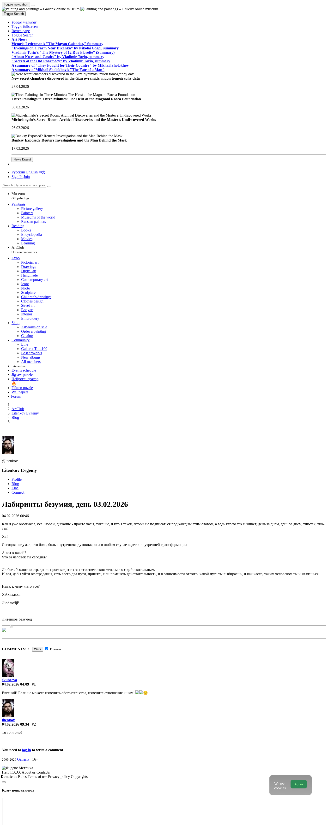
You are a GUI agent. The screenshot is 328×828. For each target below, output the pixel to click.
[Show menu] (33, 5)
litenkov (8, 720)
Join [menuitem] (27, 177)
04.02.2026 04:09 (15, 684)
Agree (298, 784)
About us (29, 772)
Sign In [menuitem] (17, 177)
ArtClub (24, 249)
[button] (24, 22)
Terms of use (38, 777)
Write (37, 649)
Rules (23, 777)
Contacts (43, 772)
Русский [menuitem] (18, 172)
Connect (18, 492)
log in (26, 750)
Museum (20, 196)
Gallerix (23, 759)
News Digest (22, 159)
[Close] (49, 186)
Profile (17, 479)
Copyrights (79, 777)
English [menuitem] (32, 172)
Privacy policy (59, 777)
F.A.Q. (16, 772)
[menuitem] (42, 172)
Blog (15, 484)
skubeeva (9, 680)
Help (6, 772)
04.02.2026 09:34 (15, 724)
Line (15, 488)
